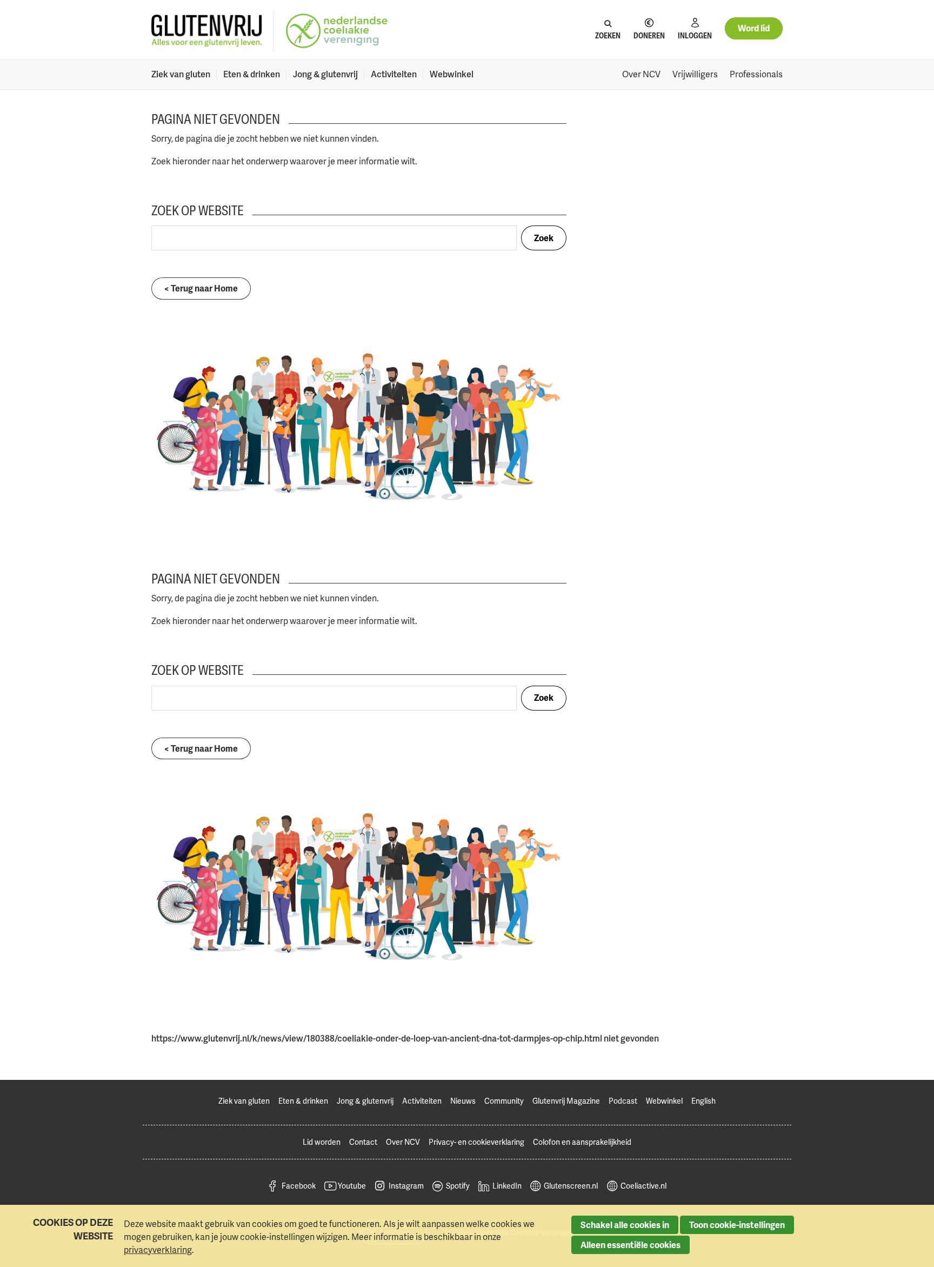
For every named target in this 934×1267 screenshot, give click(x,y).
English (703, 1101)
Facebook (299, 1185)
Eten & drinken (251, 74)
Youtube (352, 1185)
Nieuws (463, 1101)
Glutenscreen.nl (571, 1185)
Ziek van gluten (180, 74)
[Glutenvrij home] (206, 31)
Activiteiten (394, 74)
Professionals (756, 74)
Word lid (754, 28)
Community (504, 1101)
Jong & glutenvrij (325, 74)
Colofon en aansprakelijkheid (582, 1142)
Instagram (406, 1185)
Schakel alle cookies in (625, 1225)
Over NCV (641, 74)
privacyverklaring (158, 1250)
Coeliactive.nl (643, 1185)
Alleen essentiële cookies (631, 1245)
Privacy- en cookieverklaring (476, 1142)
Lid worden (322, 1142)
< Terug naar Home (201, 288)
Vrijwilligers (695, 74)
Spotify (458, 1185)
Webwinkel (451, 74)
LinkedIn (507, 1185)
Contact (363, 1142)
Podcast (623, 1101)
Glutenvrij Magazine (566, 1101)
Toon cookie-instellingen (737, 1225)
